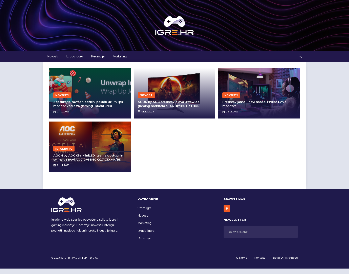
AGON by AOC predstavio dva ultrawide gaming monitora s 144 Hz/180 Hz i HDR (169, 104)
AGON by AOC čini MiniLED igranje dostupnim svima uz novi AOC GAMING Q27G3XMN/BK (88, 157)
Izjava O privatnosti (285, 257)
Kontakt (259, 257)
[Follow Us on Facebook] (227, 208)
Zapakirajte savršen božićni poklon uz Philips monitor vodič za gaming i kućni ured (88, 104)
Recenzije (98, 56)
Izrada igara (74, 56)
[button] (300, 56)
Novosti (52, 56)
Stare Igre (145, 208)
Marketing (120, 56)
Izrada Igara (146, 231)
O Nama (241, 257)
